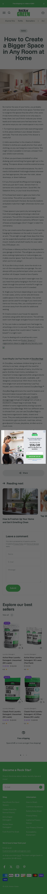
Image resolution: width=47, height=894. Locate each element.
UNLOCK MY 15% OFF (35, 456)
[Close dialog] (44, 432)
